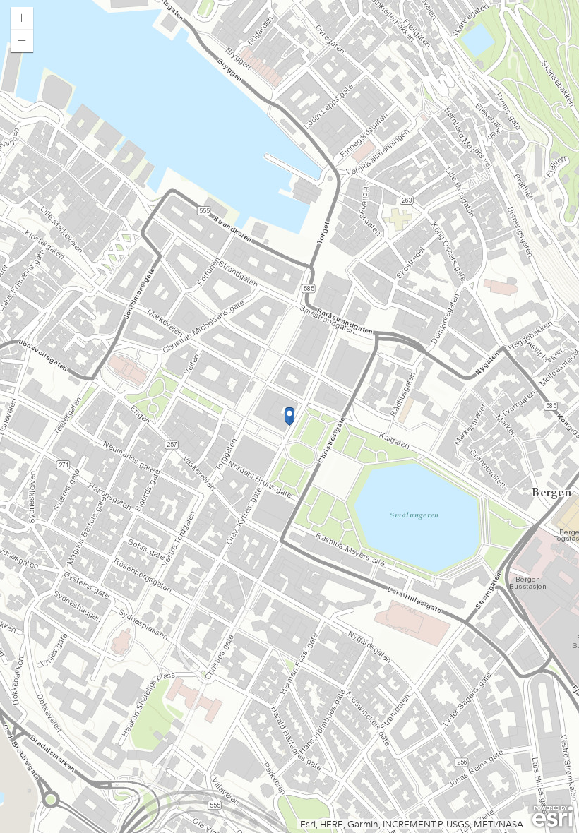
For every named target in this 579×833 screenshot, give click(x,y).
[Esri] (552, 816)
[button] (22, 18)
